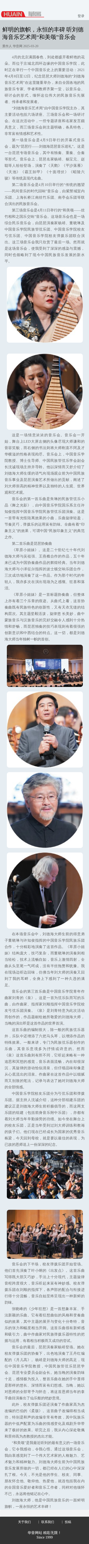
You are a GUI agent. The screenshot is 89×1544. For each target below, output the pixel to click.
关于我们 (24, 1522)
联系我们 (47, 1522)
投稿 (68, 1522)
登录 (81, 16)
